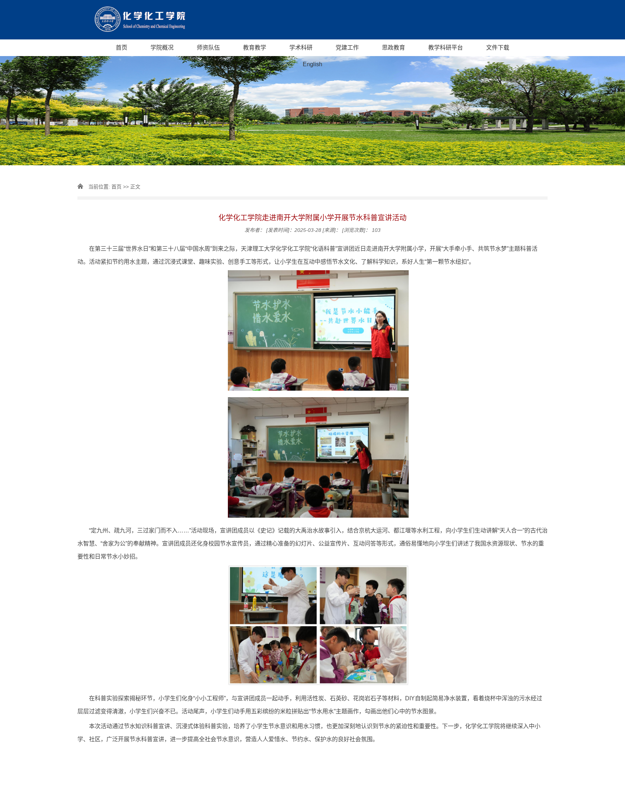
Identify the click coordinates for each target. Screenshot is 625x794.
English (312, 64)
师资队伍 (208, 47)
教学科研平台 (445, 47)
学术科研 (300, 47)
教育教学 (254, 47)
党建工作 (347, 47)
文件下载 (497, 47)
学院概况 (162, 47)
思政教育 (393, 47)
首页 (121, 47)
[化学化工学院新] (312, 19)
